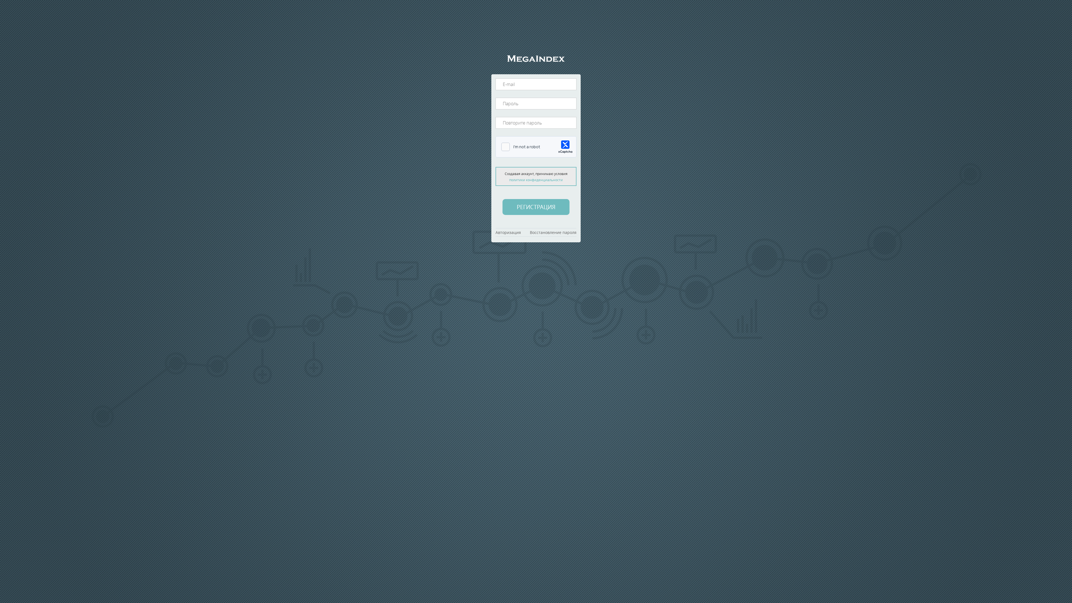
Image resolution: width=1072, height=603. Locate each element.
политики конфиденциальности (536, 180)
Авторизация (508, 232)
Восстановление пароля (553, 232)
